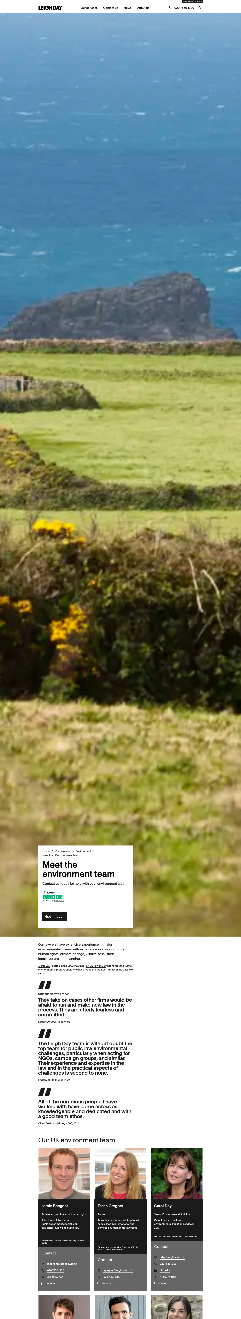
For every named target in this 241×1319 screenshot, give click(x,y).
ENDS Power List (96, 965)
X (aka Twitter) (55, 1276)
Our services (89, 7)
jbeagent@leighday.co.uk (62, 1263)
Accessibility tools (192, 1)
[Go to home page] (50, 8)
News (128, 7)
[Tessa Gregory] (120, 1173)
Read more (63, 1021)
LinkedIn (165, 1270)
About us (143, 7)
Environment (83, 851)
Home (46, 851)
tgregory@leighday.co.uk (118, 1270)
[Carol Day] (177, 1173)
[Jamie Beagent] (64, 1173)
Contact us (110, 7)
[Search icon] (200, 8)
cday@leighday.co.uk (172, 1257)
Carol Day (44, 965)
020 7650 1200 (55, 1270)
